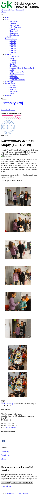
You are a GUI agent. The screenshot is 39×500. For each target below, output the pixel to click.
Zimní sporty (14, 60)
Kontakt (12, 93)
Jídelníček (13, 89)
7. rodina (13, 52)
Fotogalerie (13, 29)
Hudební (12, 64)
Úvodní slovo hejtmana (8, 110)
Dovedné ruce (14, 78)
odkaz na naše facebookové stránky (13, 10)
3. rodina (13, 45)
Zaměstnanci (14, 33)
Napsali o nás (14, 35)
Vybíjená (13, 62)
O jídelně (13, 87)
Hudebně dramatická (17, 74)
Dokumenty (14, 21)
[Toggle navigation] (2, 14)
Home (3, 404)
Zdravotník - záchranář (17, 80)
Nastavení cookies (7, 486)
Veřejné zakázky (15, 27)
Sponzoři (13, 23)
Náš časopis (9, 82)
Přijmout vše (6, 482)
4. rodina (13, 47)
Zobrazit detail (27, 482)
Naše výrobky (14, 31)
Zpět (3, 401)
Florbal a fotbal (15, 56)
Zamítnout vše (16, 482)
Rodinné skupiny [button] (11, 39)
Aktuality (8, 37)
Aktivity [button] (8, 54)
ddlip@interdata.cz (12, 427)
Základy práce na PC (17, 72)
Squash (12, 58)
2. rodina (13, 43)
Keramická (13, 66)
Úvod (7, 17)
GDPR (3, 12)
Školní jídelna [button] (10, 83)
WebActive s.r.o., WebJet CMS (17, 493)
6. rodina (13, 50)
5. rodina (13, 48)
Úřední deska (14, 25)
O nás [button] (7, 19)
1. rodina (13, 41)
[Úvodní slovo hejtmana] (13, 106)
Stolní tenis (13, 76)
